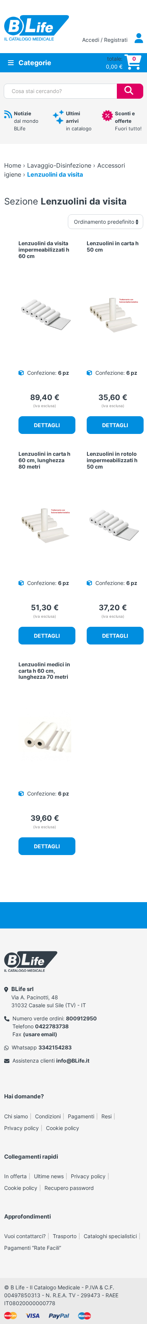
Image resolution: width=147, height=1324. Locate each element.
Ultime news (49, 1176)
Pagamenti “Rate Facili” (32, 1248)
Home (12, 165)
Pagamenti (81, 1116)
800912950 (81, 1018)
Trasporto (65, 1236)
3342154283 (55, 1047)
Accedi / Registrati (105, 40)
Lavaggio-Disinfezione (59, 165)
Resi (106, 1116)
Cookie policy (62, 1128)
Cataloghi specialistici (110, 1236)
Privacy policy (21, 1128)
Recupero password (69, 1188)
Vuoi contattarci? (25, 1236)
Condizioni (48, 1116)
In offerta (15, 1176)
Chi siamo (16, 1116)
